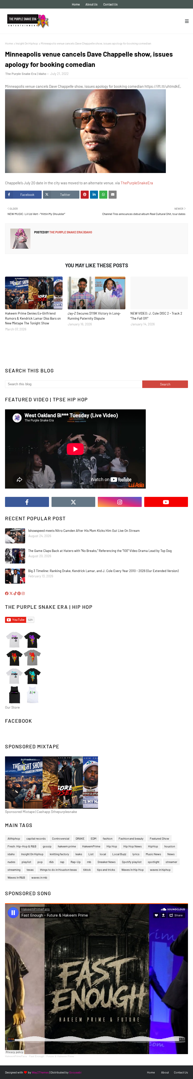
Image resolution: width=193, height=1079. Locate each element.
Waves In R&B (16, 877)
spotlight (153, 862)
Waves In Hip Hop (132, 869)
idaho (11, 854)
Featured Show (159, 838)
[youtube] (166, 502)
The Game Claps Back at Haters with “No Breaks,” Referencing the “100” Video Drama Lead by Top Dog (100, 551)
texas (30, 869)
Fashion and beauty (131, 838)
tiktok (87, 869)
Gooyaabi (75, 1072)
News (171, 854)
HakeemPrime (91, 846)
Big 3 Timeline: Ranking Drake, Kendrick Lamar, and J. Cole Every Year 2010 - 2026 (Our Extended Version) (103, 571)
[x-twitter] (73, 502)
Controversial (60, 838)
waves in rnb (39, 877)
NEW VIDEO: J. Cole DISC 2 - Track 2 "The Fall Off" (156, 315)
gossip (47, 846)
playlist (26, 862)
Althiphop (14, 838)
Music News (153, 854)
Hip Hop (112, 846)
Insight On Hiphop (27, 43)
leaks (78, 854)
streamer (171, 862)
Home (76, 4)
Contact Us (110, 4)
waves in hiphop (160, 869)
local (103, 854)
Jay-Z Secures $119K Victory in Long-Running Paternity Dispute (94, 315)
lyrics (135, 854)
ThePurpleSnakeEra (137, 183)
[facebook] (27, 502)
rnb (89, 862)
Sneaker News (107, 862)
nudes (11, 862)
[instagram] (120, 502)
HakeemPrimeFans (16, 1056)
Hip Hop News (132, 846)
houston (169, 846)
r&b (51, 862)
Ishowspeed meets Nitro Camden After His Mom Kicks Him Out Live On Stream (84, 531)
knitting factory (59, 854)
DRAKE (80, 838)
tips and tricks (106, 869)
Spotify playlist (131, 862)
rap (62, 862)
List (90, 854)
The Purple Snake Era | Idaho (25, 74)
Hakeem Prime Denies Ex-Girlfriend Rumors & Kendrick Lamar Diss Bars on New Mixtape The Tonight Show (33, 318)
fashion (107, 838)
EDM (93, 838)
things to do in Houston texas (58, 869)
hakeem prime (67, 846)
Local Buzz (119, 854)
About (165, 1072)
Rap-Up (76, 862)
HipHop (153, 846)
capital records (36, 838)
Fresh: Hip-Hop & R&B (22, 846)
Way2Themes (40, 1072)
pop (40, 862)
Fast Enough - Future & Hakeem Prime (51, 1056)
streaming (14, 869)
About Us (91, 4)
